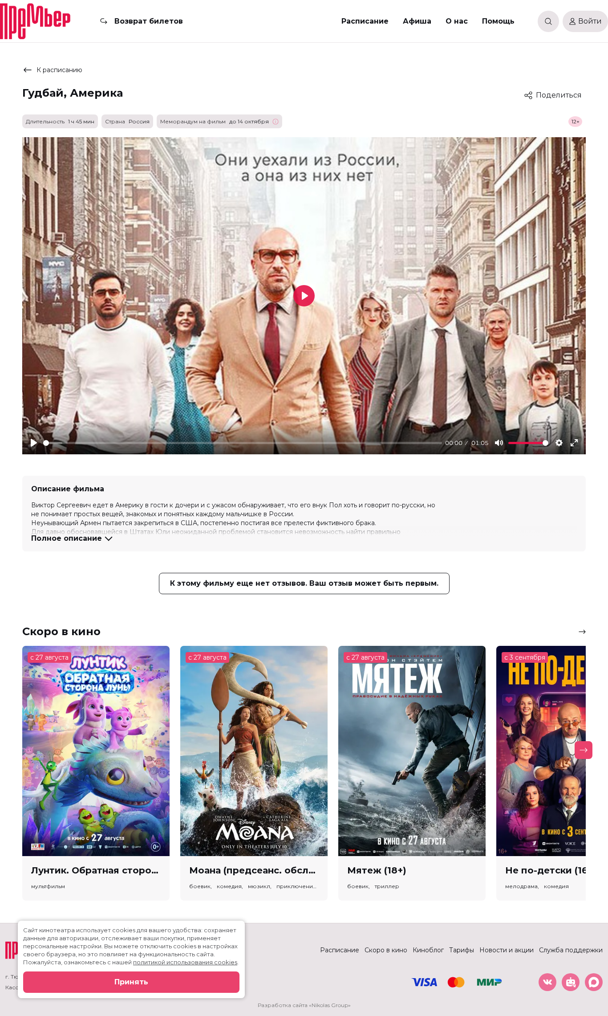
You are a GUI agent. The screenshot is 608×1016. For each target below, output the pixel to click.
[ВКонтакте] (547, 982)
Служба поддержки (571, 950)
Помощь (498, 21)
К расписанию (59, 70)
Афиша (417, 21)
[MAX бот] (594, 982)
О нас (457, 21)
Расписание (365, 21)
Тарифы (461, 950)
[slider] (242, 443)
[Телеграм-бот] (571, 982)
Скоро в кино (386, 950)
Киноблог (428, 950)
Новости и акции (506, 950)
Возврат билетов (148, 21)
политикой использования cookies (185, 962)
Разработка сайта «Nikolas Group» (304, 1005)
